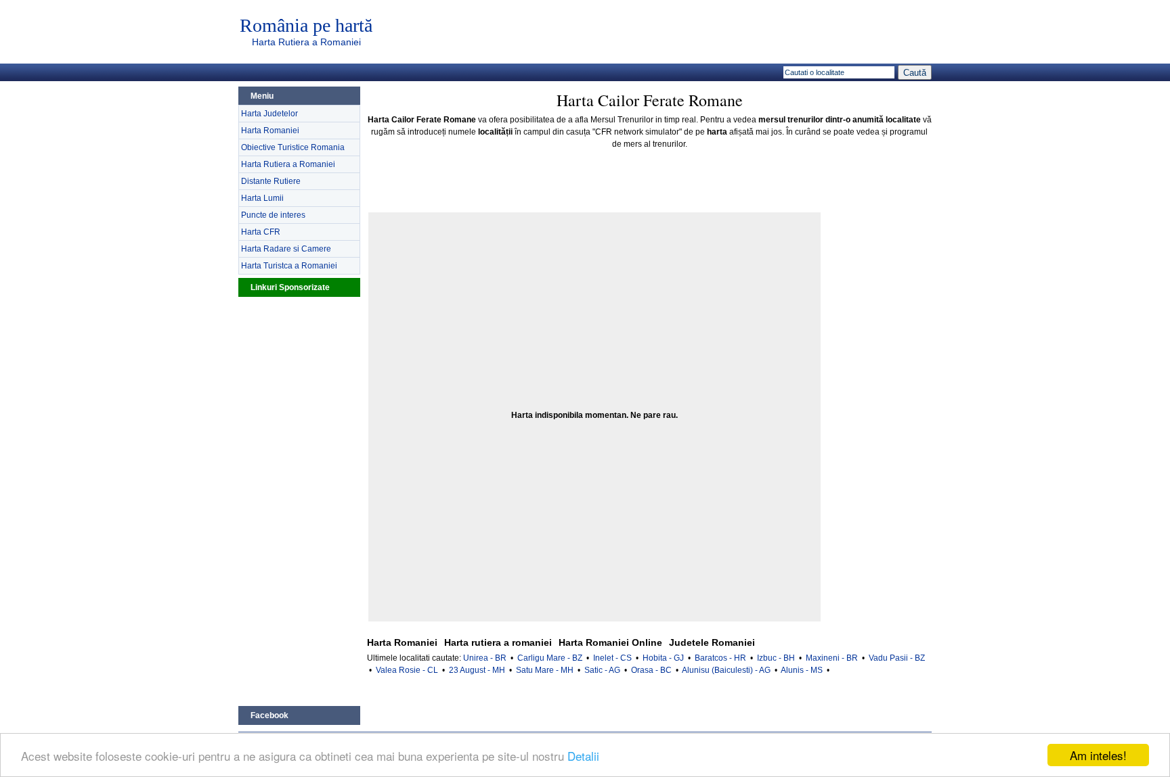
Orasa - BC (651, 670)
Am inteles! (1098, 755)
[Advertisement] (299, 500)
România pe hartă (306, 26)
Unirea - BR (484, 658)
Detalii (583, 755)
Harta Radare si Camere (286, 249)
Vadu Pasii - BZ (897, 658)
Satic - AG (602, 670)
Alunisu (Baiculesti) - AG (726, 670)
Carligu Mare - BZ (549, 658)
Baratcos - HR (720, 658)
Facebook (269, 715)
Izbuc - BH (776, 658)
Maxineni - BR (832, 658)
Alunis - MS (802, 670)
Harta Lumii (262, 198)
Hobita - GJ (663, 658)
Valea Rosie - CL (407, 670)
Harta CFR (260, 232)
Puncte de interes (273, 215)
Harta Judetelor (269, 113)
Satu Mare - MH (544, 670)
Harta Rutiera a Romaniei (306, 42)
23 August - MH (477, 670)
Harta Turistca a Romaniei (289, 265)
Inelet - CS (612, 658)
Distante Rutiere (271, 181)
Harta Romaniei (270, 130)
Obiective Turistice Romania (293, 147)
